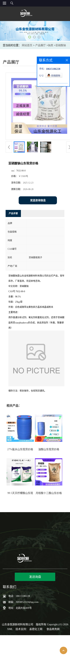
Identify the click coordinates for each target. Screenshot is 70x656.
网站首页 (27, 45)
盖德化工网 (35, 629)
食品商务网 (53, 629)
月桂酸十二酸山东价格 (49, 493)
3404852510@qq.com (27, 602)
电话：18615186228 (19, 596)
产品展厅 (40, 45)
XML (10, 629)
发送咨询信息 (38, 200)
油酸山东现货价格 (48, 449)
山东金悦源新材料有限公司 (17, 624)
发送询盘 (35, 576)
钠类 (50, 45)
